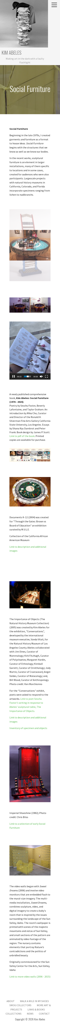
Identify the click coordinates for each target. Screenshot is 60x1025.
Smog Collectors (20, 1005)
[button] (55, 5)
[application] (30, 351)
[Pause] (13, 376)
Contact (44, 1013)
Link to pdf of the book (22, 436)
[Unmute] (41, 376)
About (11, 1001)
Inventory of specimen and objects (28, 728)
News (30, 1013)
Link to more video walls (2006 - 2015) (29, 976)
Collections (13, 1013)
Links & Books (36, 1009)
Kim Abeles (11, 52)
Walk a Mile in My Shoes (34, 1001)
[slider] (27, 376)
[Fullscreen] (46, 376)
